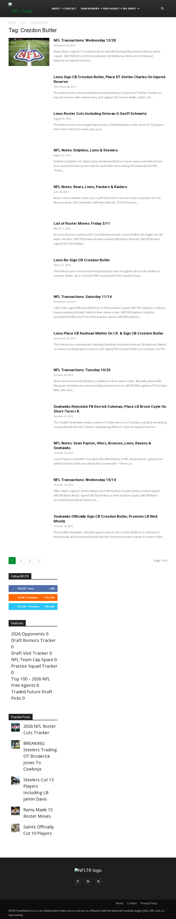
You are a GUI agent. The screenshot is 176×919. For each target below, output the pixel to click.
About (56, 8)
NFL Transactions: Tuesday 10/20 (82, 370)
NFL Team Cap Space (32, 659)
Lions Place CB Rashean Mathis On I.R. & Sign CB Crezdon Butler (109, 333)
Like (52, 588)
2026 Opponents (28, 634)
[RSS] (88, 881)
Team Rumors (89, 8)
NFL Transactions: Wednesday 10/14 (85, 480)
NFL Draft (129, 8)
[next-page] (38, 560)
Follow (49, 597)
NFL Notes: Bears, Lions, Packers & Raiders (90, 187)
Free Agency (111, 8)
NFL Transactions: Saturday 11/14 (83, 296)
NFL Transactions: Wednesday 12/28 (85, 40)
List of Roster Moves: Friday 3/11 (82, 223)
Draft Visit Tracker (29, 653)
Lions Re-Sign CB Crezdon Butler (82, 260)
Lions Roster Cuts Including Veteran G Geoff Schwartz (100, 113)
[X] (98, 881)
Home (12, 22)
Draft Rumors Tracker (33, 640)
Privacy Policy (149, 903)
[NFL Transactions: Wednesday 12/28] (29, 52)
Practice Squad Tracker (34, 666)
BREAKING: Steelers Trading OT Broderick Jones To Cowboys (40, 756)
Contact (70, 8)
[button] (162, 8)
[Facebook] (77, 881)
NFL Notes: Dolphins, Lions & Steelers (86, 150)
